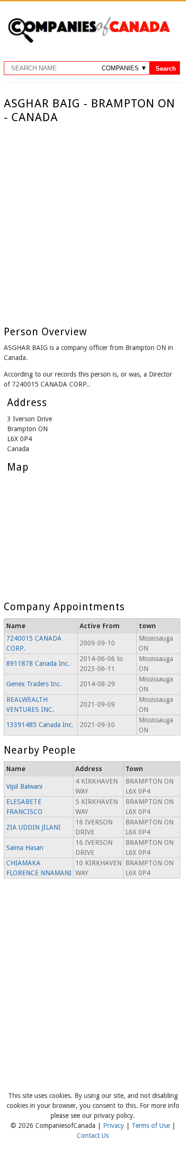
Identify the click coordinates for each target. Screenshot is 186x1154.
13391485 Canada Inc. (39, 724)
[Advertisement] (93, 221)
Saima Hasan (24, 847)
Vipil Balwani (24, 786)
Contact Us (93, 1135)
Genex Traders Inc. (34, 684)
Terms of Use (152, 1125)
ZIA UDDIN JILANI (33, 827)
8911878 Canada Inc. (38, 663)
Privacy (114, 1125)
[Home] (89, 41)
